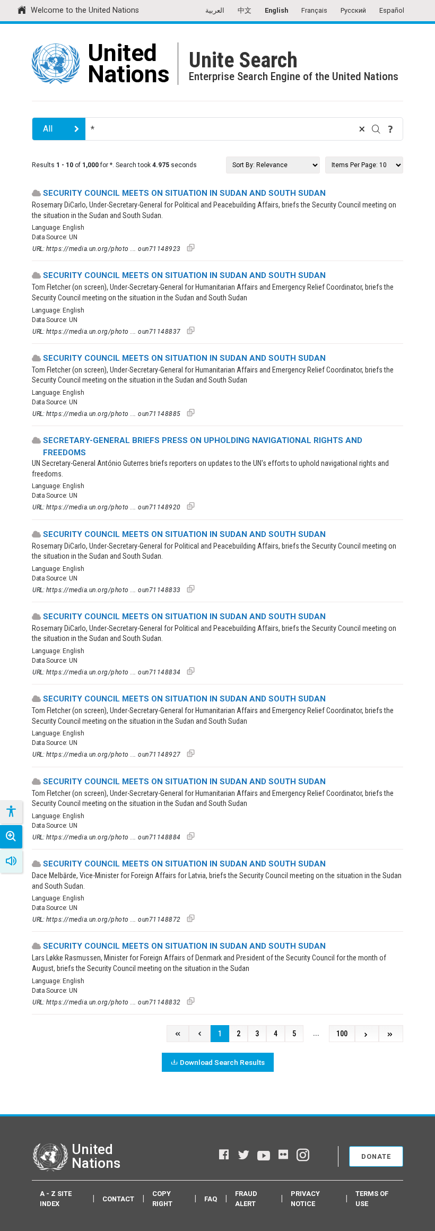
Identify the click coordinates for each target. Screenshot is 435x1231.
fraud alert (246, 1199)
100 (341, 1033)
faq (210, 1199)
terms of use (371, 1199)
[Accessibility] (10, 811)
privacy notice (305, 1199)
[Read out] (11, 861)
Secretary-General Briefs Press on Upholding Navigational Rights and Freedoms (202, 446)
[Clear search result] (362, 129)
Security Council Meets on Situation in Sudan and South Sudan (184, 193)
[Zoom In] (11, 836)
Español (391, 10)
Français (314, 10)
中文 (244, 10)
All (48, 129)
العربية (214, 10)
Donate (376, 1156)
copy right (162, 1199)
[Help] (390, 129)
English (276, 10)
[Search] (376, 129)
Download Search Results (222, 1062)
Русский (353, 10)
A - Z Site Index (56, 1199)
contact (118, 1199)
